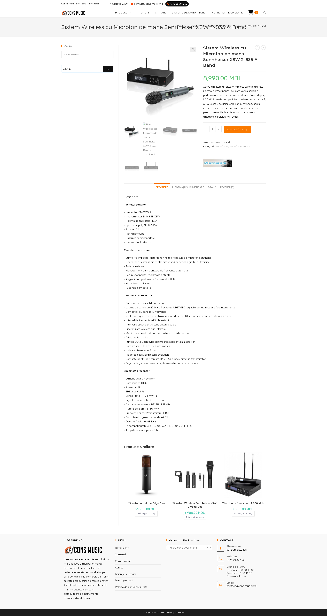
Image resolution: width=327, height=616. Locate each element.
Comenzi (120, 554)
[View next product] (263, 47)
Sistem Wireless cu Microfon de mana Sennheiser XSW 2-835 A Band (228, 26)
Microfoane (222, 146)
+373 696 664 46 (178, 4)
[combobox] (189, 547)
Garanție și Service (126, 574)
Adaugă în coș (237, 129)
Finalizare (81, 3)
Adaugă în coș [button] (146, 513)
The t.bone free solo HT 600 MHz (243, 503)
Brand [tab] (212, 187)
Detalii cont (122, 548)
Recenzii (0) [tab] (227, 187)
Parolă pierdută (124, 580)
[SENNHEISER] (217, 163)
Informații (94, 3)
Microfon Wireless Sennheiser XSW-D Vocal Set (194, 505)
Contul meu (67, 3)
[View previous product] (257, 47)
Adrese (119, 567)
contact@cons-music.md (148, 3)
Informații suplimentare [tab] (188, 187)
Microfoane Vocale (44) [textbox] (188, 547)
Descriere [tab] (161, 187)
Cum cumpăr (123, 561)
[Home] (173, 26)
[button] (193, 49)
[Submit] (108, 69)
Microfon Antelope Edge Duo (146, 503)
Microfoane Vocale (240, 146)
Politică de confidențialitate (131, 587)
